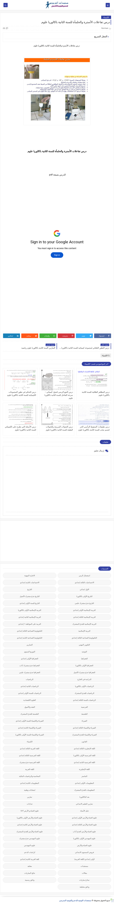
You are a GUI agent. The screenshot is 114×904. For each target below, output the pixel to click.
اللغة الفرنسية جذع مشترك (29, 762)
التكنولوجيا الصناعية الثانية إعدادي (29, 638)
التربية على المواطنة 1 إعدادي (29, 624)
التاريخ (29, 589)
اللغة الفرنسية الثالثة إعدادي (29, 755)
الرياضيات (29, 679)
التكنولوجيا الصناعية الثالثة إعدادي (29, 631)
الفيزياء (84, 721)
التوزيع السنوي (29, 651)
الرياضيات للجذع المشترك (84, 693)
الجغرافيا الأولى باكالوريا (84, 665)
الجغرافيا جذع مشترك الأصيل (84, 672)
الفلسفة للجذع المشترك (29, 714)
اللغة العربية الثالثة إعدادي (29, 748)
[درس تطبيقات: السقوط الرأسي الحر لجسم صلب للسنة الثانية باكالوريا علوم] (94, 414)
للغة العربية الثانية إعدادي (29, 859)
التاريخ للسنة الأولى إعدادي (30, 603)
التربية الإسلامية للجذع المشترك (84, 624)
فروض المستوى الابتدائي (84, 852)
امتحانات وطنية (29, 790)
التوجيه (84, 651)
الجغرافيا (84, 658)
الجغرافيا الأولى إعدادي (29, 658)
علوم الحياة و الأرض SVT (30, 810)
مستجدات (84, 866)
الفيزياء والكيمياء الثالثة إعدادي (84, 727)
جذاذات (30, 804)
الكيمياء (106, 17)
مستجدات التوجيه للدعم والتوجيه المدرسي (75, 900)
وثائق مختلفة (84, 887)
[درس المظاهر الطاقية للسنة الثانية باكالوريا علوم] (94, 380)
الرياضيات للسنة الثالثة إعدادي (84, 700)
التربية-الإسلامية (84, 631)
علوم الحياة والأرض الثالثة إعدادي (84, 824)
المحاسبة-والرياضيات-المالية (29, 776)
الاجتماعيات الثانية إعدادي (29, 582)
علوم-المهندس (29, 845)
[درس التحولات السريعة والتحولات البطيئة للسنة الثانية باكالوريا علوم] (57, 414)
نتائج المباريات (29, 873)
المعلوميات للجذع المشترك (84, 790)
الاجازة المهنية (29, 575)
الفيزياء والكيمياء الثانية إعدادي (29, 727)
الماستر (84, 776)
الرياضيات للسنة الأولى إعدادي (29, 693)
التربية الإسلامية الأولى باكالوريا (29, 610)
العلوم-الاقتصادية (29, 700)
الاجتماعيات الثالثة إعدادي (84, 582)
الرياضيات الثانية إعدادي (30, 686)
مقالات (84, 873)
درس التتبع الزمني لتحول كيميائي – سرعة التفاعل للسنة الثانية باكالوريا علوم (58, 395)
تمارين (29, 797)
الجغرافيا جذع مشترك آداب (29, 665)
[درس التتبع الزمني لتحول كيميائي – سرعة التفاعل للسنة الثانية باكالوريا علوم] (57, 380)
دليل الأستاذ (84, 810)
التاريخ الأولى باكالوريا (84, 596)
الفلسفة (84, 714)
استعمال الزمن (84, 575)
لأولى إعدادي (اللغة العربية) (84, 859)
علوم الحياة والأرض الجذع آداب (84, 831)
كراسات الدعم (29, 852)
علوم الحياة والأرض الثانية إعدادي (29, 824)
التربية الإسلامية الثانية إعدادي (29, 617)
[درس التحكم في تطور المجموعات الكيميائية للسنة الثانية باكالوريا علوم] (20, 380)
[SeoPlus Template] (112, 900)
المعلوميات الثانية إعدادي (29, 783)
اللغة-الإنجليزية (84, 769)
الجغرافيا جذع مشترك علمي (29, 672)
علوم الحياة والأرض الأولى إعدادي (84, 817)
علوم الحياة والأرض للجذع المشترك (29, 831)
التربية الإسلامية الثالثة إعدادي (84, 617)
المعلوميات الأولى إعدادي (84, 783)
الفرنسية (84, 707)
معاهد (30, 866)
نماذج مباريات (84, 880)
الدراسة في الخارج (84, 679)
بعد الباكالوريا (84, 797)
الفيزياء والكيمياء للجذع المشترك (84, 734)
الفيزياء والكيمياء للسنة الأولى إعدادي (30, 721)
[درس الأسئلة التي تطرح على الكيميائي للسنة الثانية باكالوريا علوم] (20, 414)
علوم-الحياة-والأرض (84, 845)
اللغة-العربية (29, 769)
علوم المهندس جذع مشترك (29, 838)
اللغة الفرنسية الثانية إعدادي (84, 762)
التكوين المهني (84, 644)
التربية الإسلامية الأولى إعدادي (84, 610)
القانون (84, 741)
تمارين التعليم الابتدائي (84, 804)
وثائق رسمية (29, 880)
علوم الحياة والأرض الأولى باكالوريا (29, 817)
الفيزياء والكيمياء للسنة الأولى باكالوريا (29, 734)
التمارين (30, 644)
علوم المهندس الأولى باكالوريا (84, 838)
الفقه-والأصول (29, 707)
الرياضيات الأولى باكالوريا (84, 686)
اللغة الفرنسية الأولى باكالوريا (84, 755)
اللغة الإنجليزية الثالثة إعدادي (84, 748)
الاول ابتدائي (84, 589)
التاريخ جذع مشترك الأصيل (30, 596)
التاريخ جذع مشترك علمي (84, 603)
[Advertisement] (90, 540)
